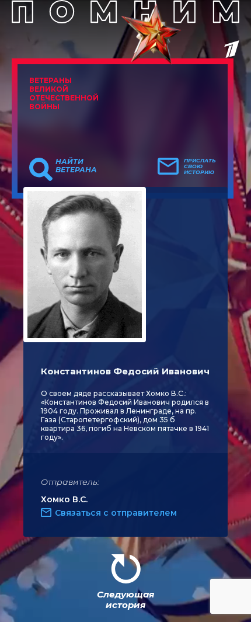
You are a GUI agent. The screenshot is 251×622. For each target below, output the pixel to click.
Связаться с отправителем (116, 513)
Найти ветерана (76, 166)
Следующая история (125, 599)
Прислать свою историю (200, 166)
